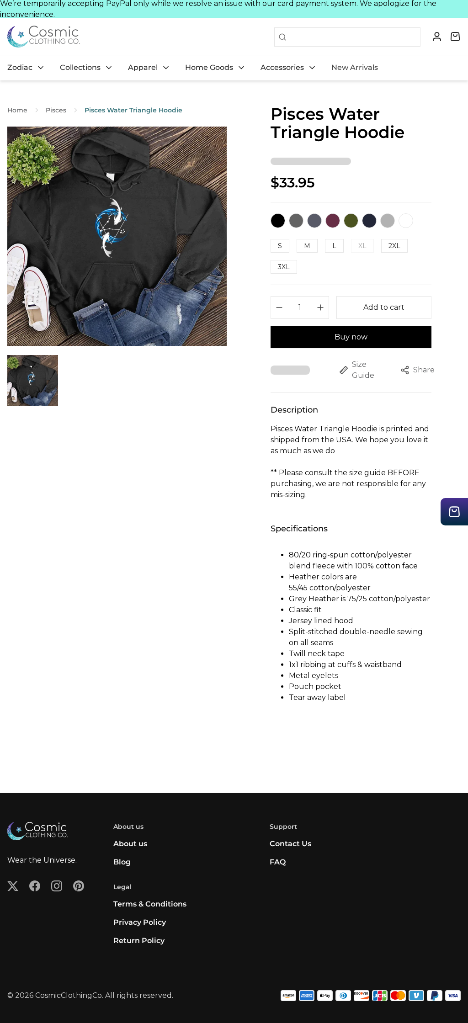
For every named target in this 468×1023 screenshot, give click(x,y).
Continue (145, 548)
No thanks (144, 578)
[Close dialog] (401, 423)
